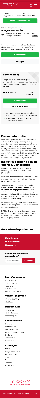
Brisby (7, 357)
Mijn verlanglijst (11, 316)
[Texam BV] (10, 5)
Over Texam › (12, 241)
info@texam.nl (10, 302)
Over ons (8, 324)
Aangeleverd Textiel (12, 352)
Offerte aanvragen (20, 106)
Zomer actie (9, 365)
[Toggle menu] (35, 5)
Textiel (7, 349)
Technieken (9, 360)
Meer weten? (35, 34)
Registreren (9, 310)
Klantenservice (10, 327)
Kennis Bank (9, 341)
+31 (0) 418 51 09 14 (12, 299)
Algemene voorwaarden (14, 332)
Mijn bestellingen (11, 313)
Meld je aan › (12, 238)
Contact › (10, 245)
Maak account (20, 54)
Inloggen (20, 62)
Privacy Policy (10, 338)
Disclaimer (9, 335)
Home (3, 27)
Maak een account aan (20, 21)
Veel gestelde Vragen (13, 329)
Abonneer (28, 260)
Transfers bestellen (12, 354)
